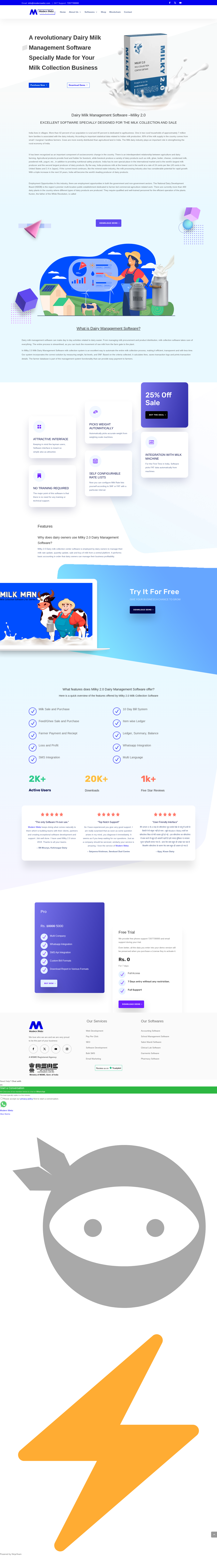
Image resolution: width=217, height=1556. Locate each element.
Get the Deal (156, 415)
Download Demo (77, 85)
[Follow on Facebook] (170, 3)
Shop (103, 12)
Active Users (40, 790)
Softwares (90, 12)
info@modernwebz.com (39, 3)
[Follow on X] (175, 3)
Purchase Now (37, 85)
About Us (73, 12)
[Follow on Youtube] (180, 3)
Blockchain (115, 12)
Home (63, 12)
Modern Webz (34, 827)
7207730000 (73, 3)
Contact (128, 12)
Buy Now (49, 983)
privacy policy (26, 1099)
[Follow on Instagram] (67, 1049)
